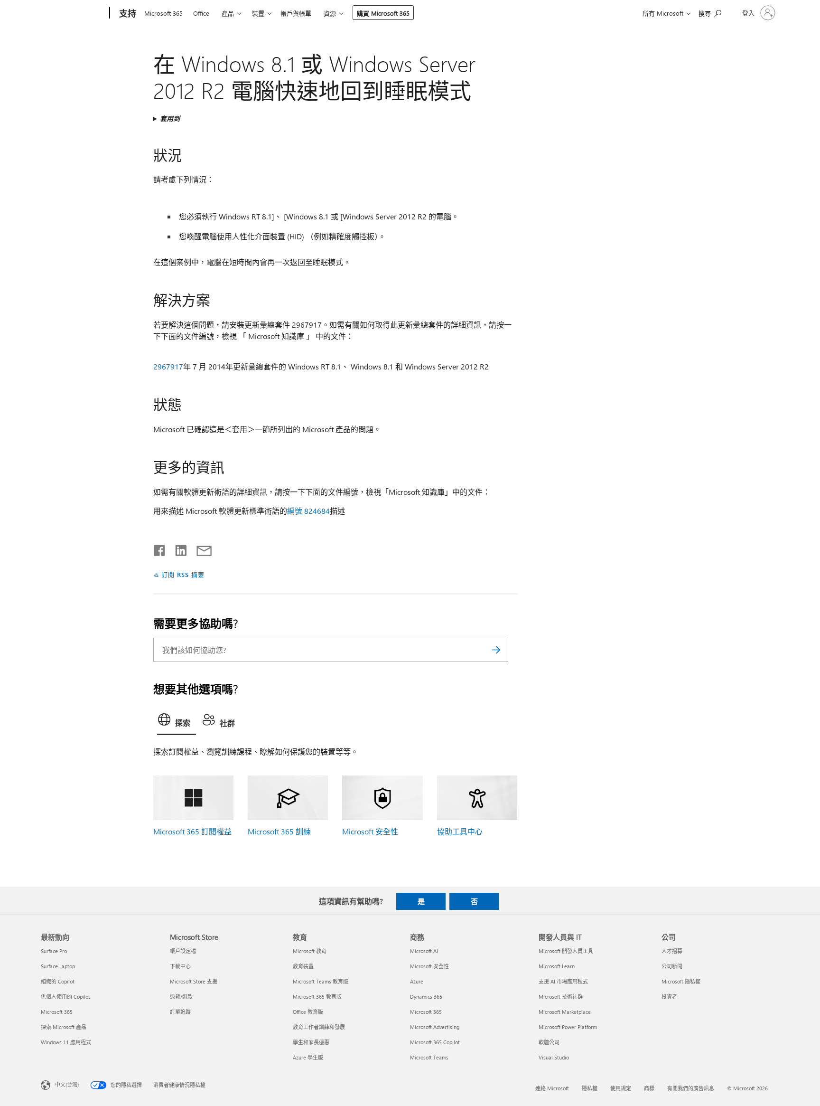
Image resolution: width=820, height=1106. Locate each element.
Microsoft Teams (429, 1057)
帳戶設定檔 (183, 951)
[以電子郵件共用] (200, 548)
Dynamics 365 (426, 996)
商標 (649, 1088)
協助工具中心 (460, 831)
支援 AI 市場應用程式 (563, 981)
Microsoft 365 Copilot (435, 1042)
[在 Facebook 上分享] (160, 548)
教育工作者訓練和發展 (319, 1026)
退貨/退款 (181, 996)
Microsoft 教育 (309, 951)
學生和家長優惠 (311, 1042)
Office (201, 13)
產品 (228, 13)
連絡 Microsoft (552, 1088)
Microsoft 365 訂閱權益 (192, 831)
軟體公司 (549, 1042)
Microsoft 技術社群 (561, 996)
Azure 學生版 (308, 1057)
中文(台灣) (67, 1083)
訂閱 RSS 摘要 (183, 574)
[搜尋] (496, 650)
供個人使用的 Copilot (65, 996)
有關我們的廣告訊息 (690, 1088)
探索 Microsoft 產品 (63, 1026)
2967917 (168, 366)
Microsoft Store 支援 (193, 981)
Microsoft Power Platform (568, 1026)
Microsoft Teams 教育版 (320, 981)
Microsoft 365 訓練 (279, 831)
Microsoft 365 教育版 (317, 996)
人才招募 (672, 951)
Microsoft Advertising (434, 1026)
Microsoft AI (424, 951)
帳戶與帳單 (295, 13)
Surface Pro (54, 951)
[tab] (176, 722)
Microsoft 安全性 (370, 831)
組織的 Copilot (58, 981)
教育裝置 (303, 966)
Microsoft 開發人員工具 (566, 951)
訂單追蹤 (180, 1011)
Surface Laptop (58, 966)
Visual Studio (554, 1057)
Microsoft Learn (557, 966)
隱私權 (589, 1088)
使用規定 (620, 1088)
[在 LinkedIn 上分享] (177, 548)
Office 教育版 (308, 1011)
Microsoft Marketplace (565, 1011)
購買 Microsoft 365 (383, 13)
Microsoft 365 (163, 13)
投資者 (669, 996)
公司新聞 (672, 966)
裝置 (258, 13)
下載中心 (180, 966)
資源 (330, 13)
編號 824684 (308, 511)
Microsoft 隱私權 (681, 981)
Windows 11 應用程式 (66, 1042)
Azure (416, 981)
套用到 (170, 118)
